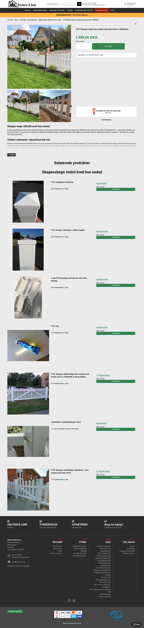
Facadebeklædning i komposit (84, 10)
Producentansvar (105, 597)
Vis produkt (116, 189)
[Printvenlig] (135, 23)
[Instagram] (74, 601)
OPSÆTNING (80, 525)
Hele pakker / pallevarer (57, 10)
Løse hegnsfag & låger (40, 10)
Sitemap (83, 551)
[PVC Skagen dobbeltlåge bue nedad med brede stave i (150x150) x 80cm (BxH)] (28, 394)
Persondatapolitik (80, 548)
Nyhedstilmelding (128, 553)
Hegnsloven (106, 587)
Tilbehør (69, 10)
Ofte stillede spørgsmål (103, 558)
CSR (109, 592)
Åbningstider (57, 548)
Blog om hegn (106, 577)
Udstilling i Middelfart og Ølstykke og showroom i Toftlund (102, 572)
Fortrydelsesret (105, 565)
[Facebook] (69, 601)
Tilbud (112, 10)
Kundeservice (57, 546)
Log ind (132, 546)
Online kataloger (105, 582)
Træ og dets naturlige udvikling (100, 589)
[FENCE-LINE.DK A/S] (22, 4)
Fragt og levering (105, 548)
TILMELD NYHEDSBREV (15, 611)
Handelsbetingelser (79, 546)
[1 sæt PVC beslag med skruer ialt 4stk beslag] (28, 298)
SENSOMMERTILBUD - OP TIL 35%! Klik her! (72, 15)
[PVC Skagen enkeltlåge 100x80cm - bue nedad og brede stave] (28, 490)
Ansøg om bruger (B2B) (127, 551)
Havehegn (27, 10)
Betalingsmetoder (105, 563)
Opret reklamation (104, 553)
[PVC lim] (28, 346)
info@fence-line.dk (18, 562)
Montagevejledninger (103, 580)
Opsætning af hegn (101, 10)
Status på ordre (106, 551)
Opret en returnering (104, 556)
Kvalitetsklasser (105, 594)
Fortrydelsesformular (103, 568)
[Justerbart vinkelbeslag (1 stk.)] (28, 441)
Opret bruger (131, 548)
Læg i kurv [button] (108, 46)
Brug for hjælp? (113, 525)
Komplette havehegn (104, 546)
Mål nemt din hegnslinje (102, 585)
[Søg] (79, 4)
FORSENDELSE (49, 525)
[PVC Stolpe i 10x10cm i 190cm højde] (28, 250)
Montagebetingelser (79, 556)
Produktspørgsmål (104, 561)
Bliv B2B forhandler (79, 553)
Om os (60, 551)
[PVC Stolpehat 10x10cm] (28, 202)
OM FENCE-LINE (17, 525)
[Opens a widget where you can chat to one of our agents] (136, 624)
